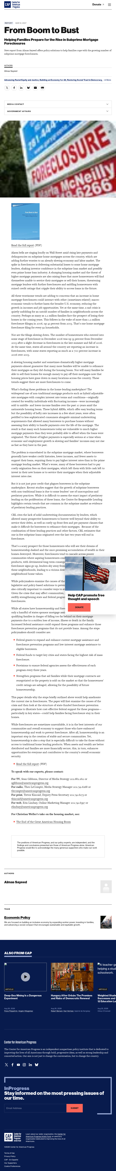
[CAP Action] (13, 1137)
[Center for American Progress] (7, 4)
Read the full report (22, 245)
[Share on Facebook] (14, 88)
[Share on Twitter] (7, 88)
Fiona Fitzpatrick (11, 1011)
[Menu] (109, 4)
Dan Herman (69, 1011)
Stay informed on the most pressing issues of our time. (54, 1093)
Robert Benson (57, 1011)
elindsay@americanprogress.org (29, 807)
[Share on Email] (35, 88)
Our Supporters (10, 1163)
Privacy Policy (9, 1156)
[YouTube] (18, 1064)
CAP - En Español (11, 1160)
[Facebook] (12, 1064)
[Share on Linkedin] (21, 88)
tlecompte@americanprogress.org (30, 791)
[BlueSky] (36, 1064)
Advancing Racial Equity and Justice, (22, 80)
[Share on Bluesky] (28, 88)
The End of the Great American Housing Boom (43, 822)
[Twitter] (6, 1064)
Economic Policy (17, 917)
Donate (97, 4)
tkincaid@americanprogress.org (29, 799)
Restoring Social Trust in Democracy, (85, 80)
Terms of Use (9, 1153)
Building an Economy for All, (53, 80)
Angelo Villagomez (25, 1011)
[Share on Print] (42, 88)
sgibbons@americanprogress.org (29, 783)
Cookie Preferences (12, 1166)
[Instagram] (24, 1064)
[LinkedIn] (30, 1064)
